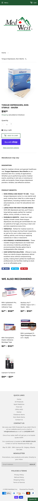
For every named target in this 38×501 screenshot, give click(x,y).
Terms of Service (19, 482)
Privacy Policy (19, 475)
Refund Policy (19, 477)
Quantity (5, 120)
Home (4, 53)
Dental (19, 412)
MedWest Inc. (13, 489)
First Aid (19, 407)
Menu (6, 3)
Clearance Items (19, 414)
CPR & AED (19, 409)
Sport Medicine (19, 404)
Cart (34, 3)
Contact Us (19, 419)
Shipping (5, 115)
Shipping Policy (19, 480)
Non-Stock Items (19, 417)
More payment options (11, 148)
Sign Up (32, 464)
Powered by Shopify (27, 489)
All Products (19, 402)
